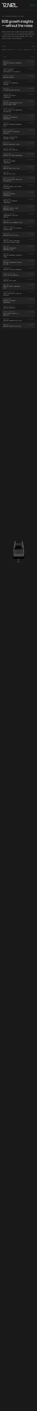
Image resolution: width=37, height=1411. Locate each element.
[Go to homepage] (10, 5)
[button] (32, 5)
